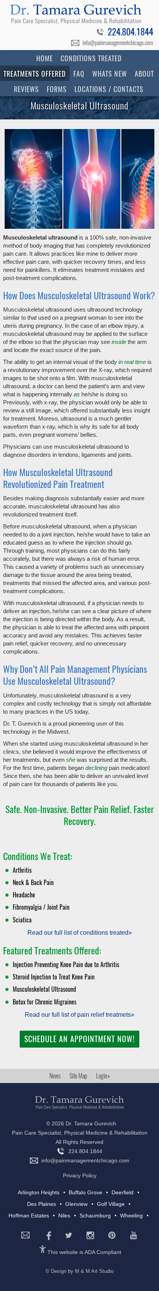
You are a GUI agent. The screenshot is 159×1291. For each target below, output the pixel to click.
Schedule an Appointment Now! (79, 1039)
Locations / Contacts (109, 89)
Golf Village (111, 1204)
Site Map (78, 1076)
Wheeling (131, 1215)
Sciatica (22, 920)
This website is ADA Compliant (84, 1252)
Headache (24, 895)
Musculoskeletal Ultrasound (44, 989)
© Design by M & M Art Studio (79, 1271)
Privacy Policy (79, 1175)
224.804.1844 (130, 33)
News (55, 1076)
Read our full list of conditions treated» (79, 932)
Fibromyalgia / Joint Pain (41, 907)
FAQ (79, 74)
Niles (64, 1215)
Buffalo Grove (85, 1192)
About (144, 74)
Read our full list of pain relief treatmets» (79, 1014)
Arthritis (22, 870)
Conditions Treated (91, 58)
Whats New (109, 74)
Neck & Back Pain (33, 883)
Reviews (26, 89)
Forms (57, 89)
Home (44, 58)
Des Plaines (41, 1204)
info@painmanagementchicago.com (118, 43)
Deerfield (123, 1192)
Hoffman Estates (28, 1215)
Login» (103, 1076)
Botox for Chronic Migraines (44, 1002)
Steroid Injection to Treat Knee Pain (54, 977)
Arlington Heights (38, 1192)
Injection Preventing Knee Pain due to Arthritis (66, 965)
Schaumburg (95, 1215)
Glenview (76, 1204)
